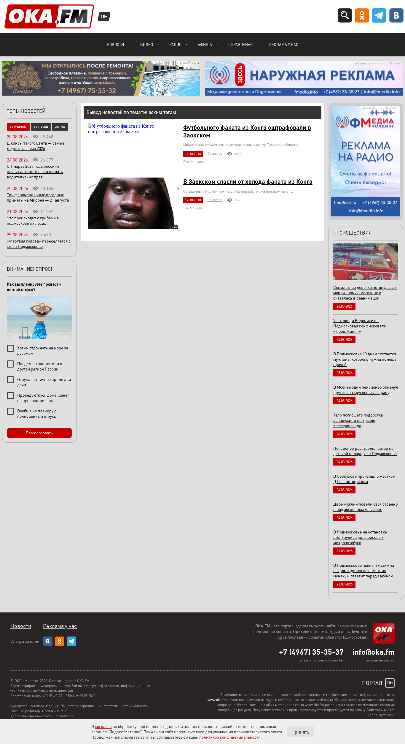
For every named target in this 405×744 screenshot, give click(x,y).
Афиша (205, 44)
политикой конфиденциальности (230, 737)
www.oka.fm (217, 699)
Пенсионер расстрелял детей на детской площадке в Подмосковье (365, 450)
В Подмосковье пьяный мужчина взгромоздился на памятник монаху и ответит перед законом (363, 570)
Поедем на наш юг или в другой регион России (39, 366)
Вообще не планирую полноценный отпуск (36, 413)
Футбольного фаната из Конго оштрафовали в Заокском (247, 131)
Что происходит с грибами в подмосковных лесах (33, 220)
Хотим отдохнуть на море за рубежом (42, 350)
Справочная (240, 44)
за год (60, 126)
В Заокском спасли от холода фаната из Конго (247, 181)
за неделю (18, 126)
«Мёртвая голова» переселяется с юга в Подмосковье (39, 243)
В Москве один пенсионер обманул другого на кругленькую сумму (365, 389)
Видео (146, 44)
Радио (175, 44)
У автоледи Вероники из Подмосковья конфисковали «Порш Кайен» (359, 326)
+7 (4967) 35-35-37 (311, 651)
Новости (115, 44)
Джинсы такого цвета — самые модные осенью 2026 (35, 145)
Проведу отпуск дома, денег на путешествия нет (43, 397)
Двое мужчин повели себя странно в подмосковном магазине (365, 506)
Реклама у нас (283, 44)
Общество (215, 153)
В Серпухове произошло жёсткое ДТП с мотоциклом (364, 478)
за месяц (41, 126)
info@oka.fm (374, 651)
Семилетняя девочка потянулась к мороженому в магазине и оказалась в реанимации (365, 292)
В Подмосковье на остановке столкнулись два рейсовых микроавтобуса (360, 537)
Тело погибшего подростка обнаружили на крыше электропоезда (358, 420)
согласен (103, 726)
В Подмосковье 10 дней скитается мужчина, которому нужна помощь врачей (364, 359)
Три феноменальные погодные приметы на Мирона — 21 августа (38, 197)
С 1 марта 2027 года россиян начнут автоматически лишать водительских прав (35, 171)
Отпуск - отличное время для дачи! (44, 381)
